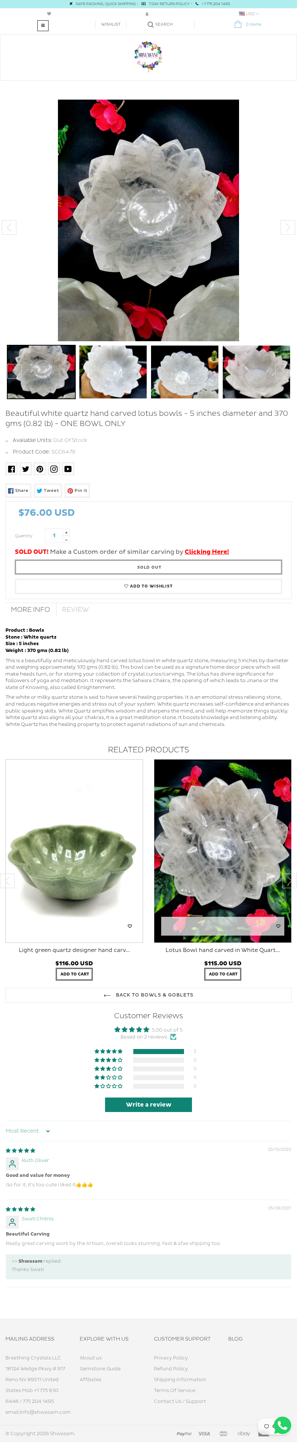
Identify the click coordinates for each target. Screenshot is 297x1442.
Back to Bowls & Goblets (153, 995)
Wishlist (111, 24)
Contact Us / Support (180, 1401)
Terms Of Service (174, 1390)
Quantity (24, 536)
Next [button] (288, 227)
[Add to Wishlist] (130, 926)
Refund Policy (171, 1369)
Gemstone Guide (100, 1369)
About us (91, 1358)
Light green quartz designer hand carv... (74, 950)
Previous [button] (9, 227)
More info (30, 610)
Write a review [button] (148, 1104)
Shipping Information (180, 1380)
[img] (20, 1151)
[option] (148, 220)
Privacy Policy (171, 1358)
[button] (109, 1051)
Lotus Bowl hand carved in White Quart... (223, 950)
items (254, 24)
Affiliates (90, 1380)
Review (75, 610)
